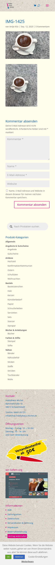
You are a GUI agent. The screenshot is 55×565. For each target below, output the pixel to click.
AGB (9, 510)
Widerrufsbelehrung (17, 531)
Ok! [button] (8, 557)
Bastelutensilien (15, 286)
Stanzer (11, 321)
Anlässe (9, 258)
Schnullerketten (15, 308)
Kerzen (11, 295)
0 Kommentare (43, 26)
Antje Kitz (13, 26)
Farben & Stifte (13, 338)
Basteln (9, 283)
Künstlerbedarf (15, 299)
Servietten (12, 312)
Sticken (11, 362)
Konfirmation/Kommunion (20, 265)
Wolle (10, 379)
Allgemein (10, 241)
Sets (10, 317)
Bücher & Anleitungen (16, 330)
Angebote (12, 249)
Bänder (11, 353)
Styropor (12, 325)
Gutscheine (13, 253)
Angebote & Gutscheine (17, 246)
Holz (10, 291)
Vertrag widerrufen (17, 536)
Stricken (11, 370)
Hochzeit (12, 261)
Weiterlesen (27, 561)
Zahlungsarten (14, 514)
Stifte (10, 345)
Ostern (11, 270)
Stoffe (10, 366)
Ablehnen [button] (19, 557)
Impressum (12, 527)
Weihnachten (14, 278)
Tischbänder (13, 375)
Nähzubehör (13, 357)
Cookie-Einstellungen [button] (38, 556)
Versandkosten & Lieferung (20, 523)
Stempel (11, 341)
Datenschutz (13, 518)
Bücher (11, 333)
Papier (11, 304)
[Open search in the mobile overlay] (28, 226)
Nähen (9, 350)
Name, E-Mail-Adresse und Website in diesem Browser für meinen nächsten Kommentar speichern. (25, 194)
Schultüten (13, 274)
